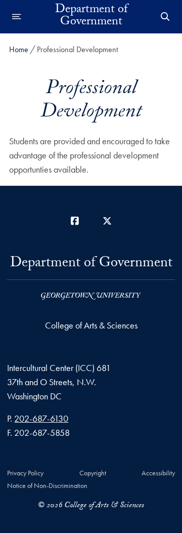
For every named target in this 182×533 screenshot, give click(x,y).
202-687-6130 (41, 418)
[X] (107, 221)
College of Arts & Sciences (91, 325)
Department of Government (91, 17)
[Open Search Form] (165, 16)
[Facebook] (75, 221)
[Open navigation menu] (16, 16)
